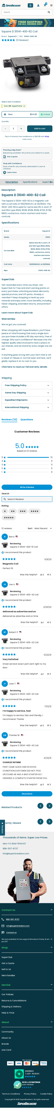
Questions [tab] (26, 420)
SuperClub (47, 182)
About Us (6, 1037)
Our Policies (8, 994)
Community (8, 1031)
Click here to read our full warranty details (24, 366)
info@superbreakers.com (16, 853)
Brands (5, 1043)
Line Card (6, 1049)
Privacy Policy (30, 1094)
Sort (30, 528)
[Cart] (45, 5)
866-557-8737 (10, 848)
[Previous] (40, 806)
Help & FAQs (8, 1012)
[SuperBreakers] (11, 5)
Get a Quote (8, 963)
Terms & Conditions (11, 1094)
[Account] (38, 5)
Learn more (12, 172)
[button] (15, 40)
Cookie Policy (46, 1094)
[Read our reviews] (27, 1085)
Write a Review (31, 488)
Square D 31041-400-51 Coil (24, 546)
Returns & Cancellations (14, 1000)
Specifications (30, 182)
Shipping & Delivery (11, 1006)
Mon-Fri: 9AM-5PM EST (14, 843)
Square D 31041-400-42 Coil (24, 594)
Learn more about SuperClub (17, 312)
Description (12, 182)
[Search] (49, 12)
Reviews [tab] (9, 420)
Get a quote (12, 157)
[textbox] (27, 499)
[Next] (51, 182)
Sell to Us (6, 969)
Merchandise (8, 975)
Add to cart (39, 128)
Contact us (11, 932)
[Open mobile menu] (51, 5)
